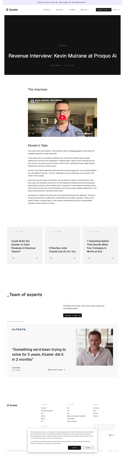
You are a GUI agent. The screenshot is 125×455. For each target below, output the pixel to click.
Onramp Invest (75, 151)
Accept (74, 447)
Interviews (62, 45)
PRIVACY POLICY (113, 450)
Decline (88, 447)
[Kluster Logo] (12, 9)
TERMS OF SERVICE (97, 450)
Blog (13, 258)
